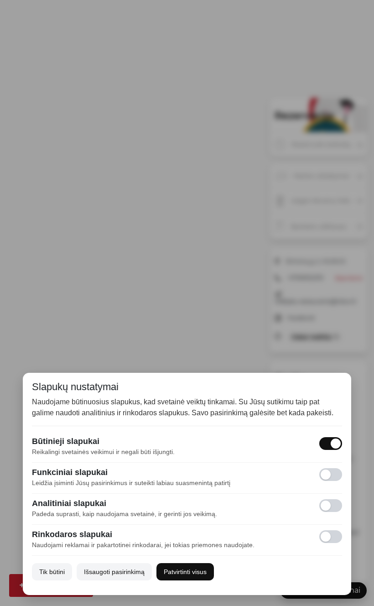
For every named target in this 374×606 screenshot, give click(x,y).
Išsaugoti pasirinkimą (114, 571)
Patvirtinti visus (185, 571)
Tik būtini (52, 571)
